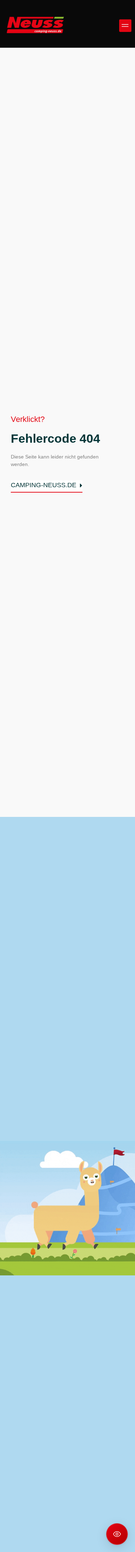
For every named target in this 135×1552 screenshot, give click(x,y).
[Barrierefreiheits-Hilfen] (117, 1534)
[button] (125, 25)
